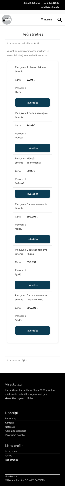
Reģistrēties (11, 459)
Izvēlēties (32, 102)
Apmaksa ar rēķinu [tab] (17, 360)
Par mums (10, 418)
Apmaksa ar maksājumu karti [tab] (23, 43)
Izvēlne (48, 19)
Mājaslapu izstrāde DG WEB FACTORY (25, 480)
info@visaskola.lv (50, 7)
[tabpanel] (32, 202)
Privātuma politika (15, 435)
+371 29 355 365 (31, 3)
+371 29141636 (50, 3)
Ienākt (8, 455)
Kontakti (9, 422)
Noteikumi (10, 427)
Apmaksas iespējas (15, 430)
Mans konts (11, 451)
